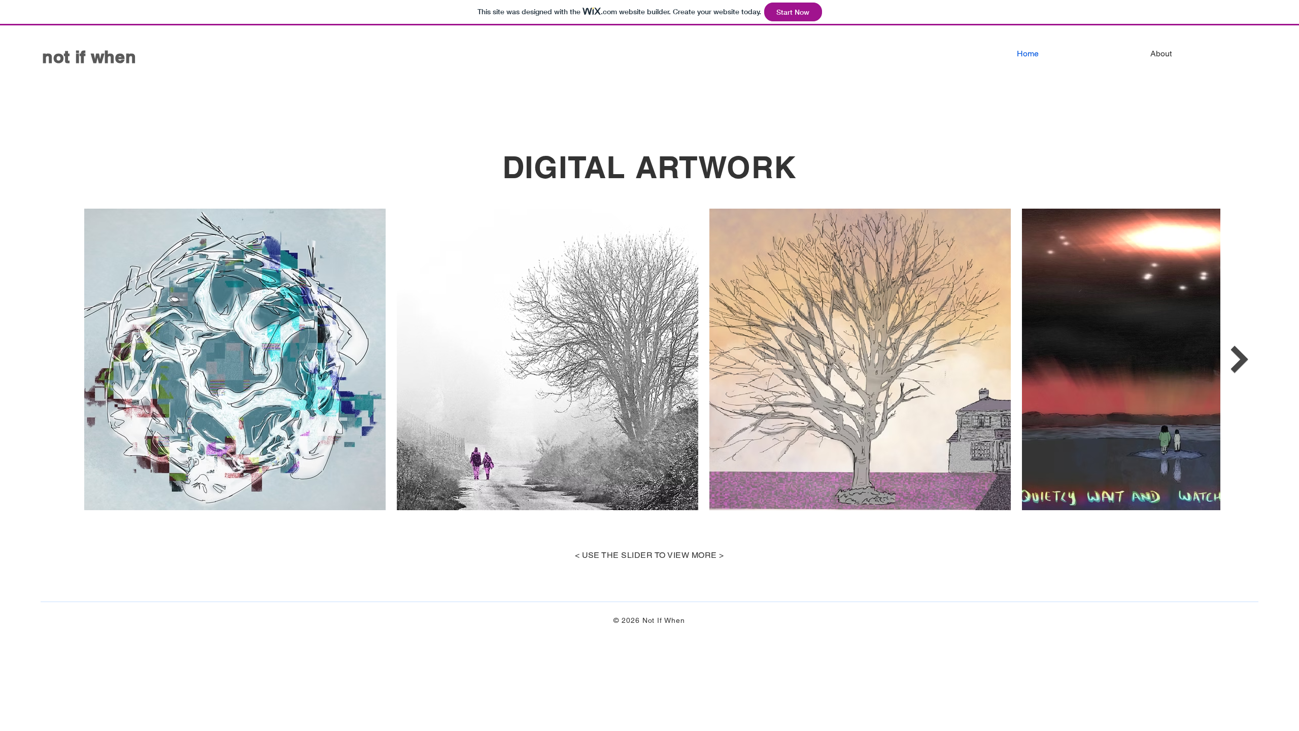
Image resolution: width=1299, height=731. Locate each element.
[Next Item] (1239, 359)
